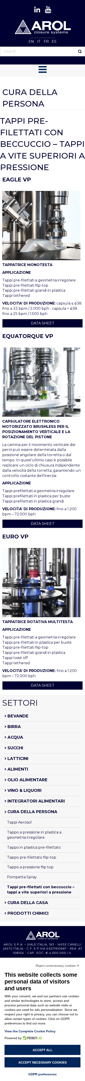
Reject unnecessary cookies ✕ (57, 965)
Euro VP (15, 536)
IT (39, 41)
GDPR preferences (42, 1074)
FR (47, 41)
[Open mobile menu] (42, 69)
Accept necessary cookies (42, 1062)
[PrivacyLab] (32, 1038)
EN (32, 41)
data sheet (42, 323)
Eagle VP (16, 179)
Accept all (43, 1050)
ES (54, 41)
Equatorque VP (27, 336)
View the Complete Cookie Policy (30, 1031)
